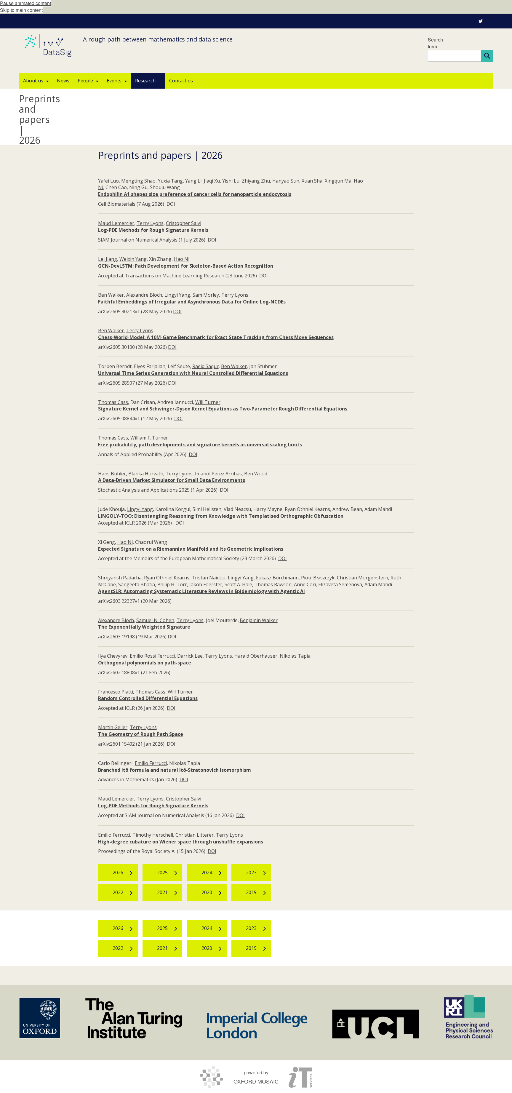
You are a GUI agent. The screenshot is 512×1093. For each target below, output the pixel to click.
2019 (251, 892)
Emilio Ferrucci (151, 763)
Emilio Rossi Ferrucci (152, 656)
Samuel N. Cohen (155, 620)
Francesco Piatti (115, 691)
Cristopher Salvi (183, 223)
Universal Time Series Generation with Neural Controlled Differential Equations (193, 373)
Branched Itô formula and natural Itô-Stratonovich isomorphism (174, 770)
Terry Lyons (150, 223)
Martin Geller (112, 727)
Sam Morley (206, 295)
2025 (162, 872)
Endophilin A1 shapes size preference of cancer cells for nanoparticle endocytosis (194, 194)
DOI (171, 204)
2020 (206, 892)
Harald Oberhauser (255, 656)
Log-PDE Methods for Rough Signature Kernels (153, 230)
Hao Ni (181, 259)
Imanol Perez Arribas (218, 473)
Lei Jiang (107, 259)
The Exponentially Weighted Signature (144, 627)
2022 (118, 892)
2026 (118, 872)
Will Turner (207, 402)
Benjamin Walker (259, 620)
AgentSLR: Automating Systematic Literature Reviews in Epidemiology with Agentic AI (201, 591)
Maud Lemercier (116, 223)
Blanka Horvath (145, 473)
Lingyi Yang (177, 295)
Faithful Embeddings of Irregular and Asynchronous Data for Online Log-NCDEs (192, 301)
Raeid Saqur (205, 366)
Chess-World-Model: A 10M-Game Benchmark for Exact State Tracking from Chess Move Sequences (216, 337)
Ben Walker (111, 295)
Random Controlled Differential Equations (148, 698)
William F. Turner (149, 437)
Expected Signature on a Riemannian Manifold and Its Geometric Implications (190, 549)
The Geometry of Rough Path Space (140, 734)
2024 (206, 872)
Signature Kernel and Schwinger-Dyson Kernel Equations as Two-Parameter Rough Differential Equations (222, 408)
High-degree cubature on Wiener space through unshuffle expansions (180, 841)
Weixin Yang (133, 259)
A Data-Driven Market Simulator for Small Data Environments (171, 480)
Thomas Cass (113, 402)
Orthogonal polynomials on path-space (144, 662)
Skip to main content (21, 10)
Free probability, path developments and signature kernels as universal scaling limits (200, 444)
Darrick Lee (190, 656)
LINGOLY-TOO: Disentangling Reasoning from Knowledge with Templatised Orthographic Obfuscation (220, 516)
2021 (162, 892)
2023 (251, 872)
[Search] (487, 56)
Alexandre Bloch (144, 295)
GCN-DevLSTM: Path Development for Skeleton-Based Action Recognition (185, 266)
